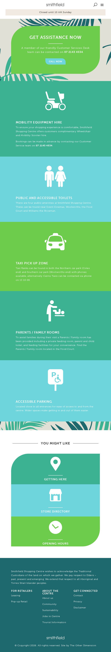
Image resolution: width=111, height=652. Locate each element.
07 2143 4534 (73, 51)
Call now (55, 61)
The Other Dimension (83, 645)
